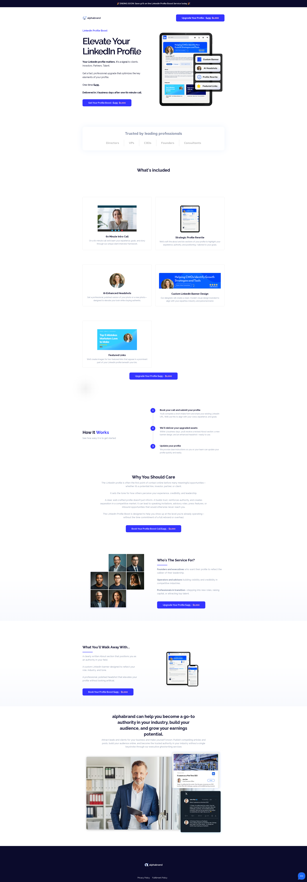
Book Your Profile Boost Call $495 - (153, 528)
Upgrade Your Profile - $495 (200, 18)
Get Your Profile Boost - (107, 103)
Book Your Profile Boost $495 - (108, 692)
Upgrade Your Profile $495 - (153, 376)
